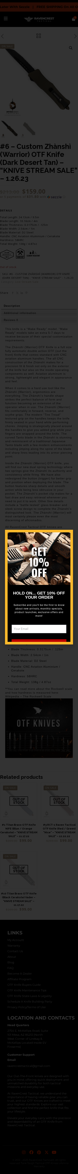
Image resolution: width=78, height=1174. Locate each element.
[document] (39, 587)
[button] (64, 537)
